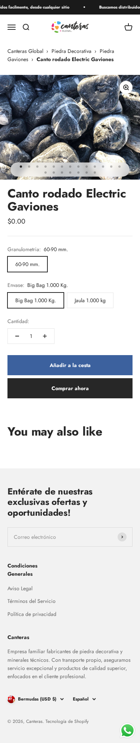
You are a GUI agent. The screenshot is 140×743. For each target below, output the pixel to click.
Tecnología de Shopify (67, 721)
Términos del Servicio (31, 601)
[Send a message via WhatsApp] (127, 730)
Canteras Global (25, 51)
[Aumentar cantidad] (44, 336)
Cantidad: (18, 321)
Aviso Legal (19, 588)
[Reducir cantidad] (17, 336)
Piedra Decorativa (71, 51)
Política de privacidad (31, 614)
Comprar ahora (70, 388)
